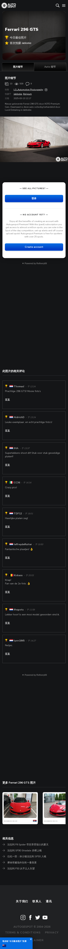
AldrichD (19, 417)
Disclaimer (34, 940)
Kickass (18, 575)
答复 (7, 399)
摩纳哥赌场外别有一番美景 (22, 862)
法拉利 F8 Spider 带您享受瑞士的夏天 (27, 844)
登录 (34, 198)
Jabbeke (18, 94)
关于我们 (22, 901)
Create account (34, 247)
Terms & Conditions (23, 932)
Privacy (52, 932)
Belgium (27, 94)
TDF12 (18, 513)
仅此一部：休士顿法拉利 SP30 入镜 (26, 856)
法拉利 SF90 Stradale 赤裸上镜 (24, 850)
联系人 (37, 901)
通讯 (49, 901)
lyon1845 (19, 640)
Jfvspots (19, 609)
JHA (16, 448)
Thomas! (19, 386)
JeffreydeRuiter (23, 544)
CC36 (17, 482)
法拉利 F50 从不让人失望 (21, 868)
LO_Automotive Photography (28, 89)
